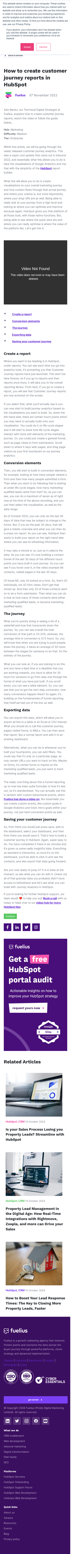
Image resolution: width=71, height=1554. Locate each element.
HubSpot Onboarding (16, 1482)
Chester (8, 1360)
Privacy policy (12, 1539)
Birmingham (10, 1364)
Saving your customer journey (31, 341)
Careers (8, 1517)
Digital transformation (16, 1451)
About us (9, 1512)
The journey (20, 327)
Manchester (36, 1360)
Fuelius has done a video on (22, 799)
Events (8, 1528)
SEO (6, 1462)
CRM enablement (14, 1435)
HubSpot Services (14, 1476)
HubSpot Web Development (20, 1492)
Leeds (23, 1364)
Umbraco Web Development (20, 1498)
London (49, 1360)
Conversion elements (26, 321)
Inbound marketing (15, 1446)
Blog (6, 1533)
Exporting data (21, 334)
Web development (14, 1441)
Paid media (10, 1457)
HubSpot (46, 168)
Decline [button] (43, 46)
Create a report (22, 314)
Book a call (50, 898)
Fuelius (20, 95)
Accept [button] (27, 46)
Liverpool (21, 1360)
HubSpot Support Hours (18, 1487)
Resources (10, 1523)
